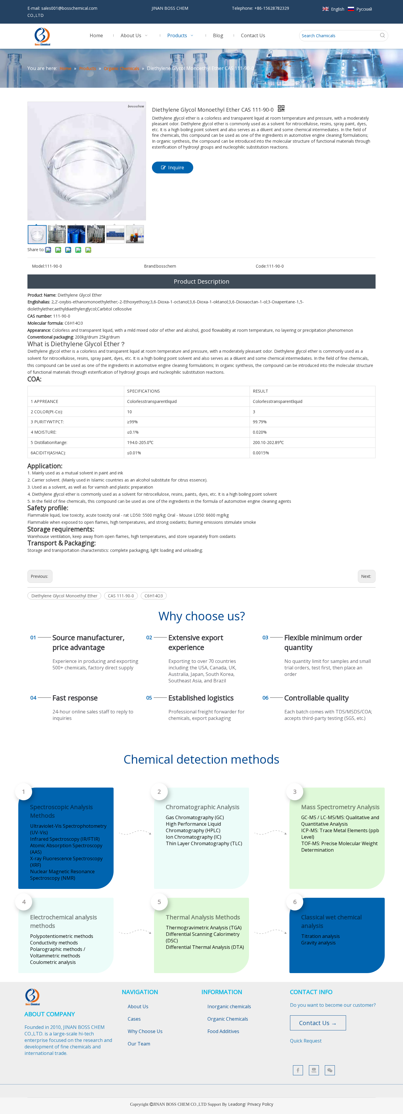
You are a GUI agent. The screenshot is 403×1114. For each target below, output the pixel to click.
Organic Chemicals (227, 1019)
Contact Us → (318, 1023)
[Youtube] (314, 1070)
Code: (261, 266)
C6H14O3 (154, 596)
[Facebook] (298, 1070)
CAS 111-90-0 (121, 596)
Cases (134, 1019)
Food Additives (223, 1031)
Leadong (236, 1104)
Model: (38, 266)
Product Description (202, 281)
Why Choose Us (145, 1031)
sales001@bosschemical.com (69, 8)
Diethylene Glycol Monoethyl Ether (64, 596)
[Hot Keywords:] (382, 35)
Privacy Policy (260, 1104)
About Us (138, 1006)
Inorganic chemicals (229, 1006)
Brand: (150, 266)
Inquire (176, 167)
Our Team (139, 1043)
